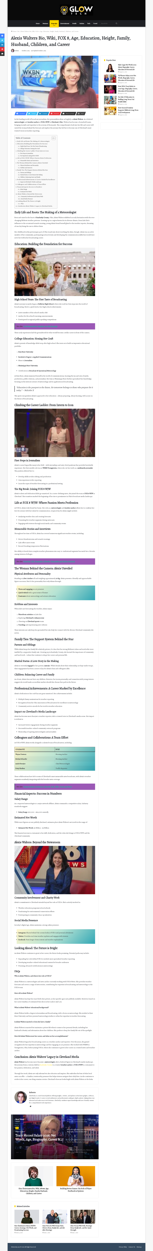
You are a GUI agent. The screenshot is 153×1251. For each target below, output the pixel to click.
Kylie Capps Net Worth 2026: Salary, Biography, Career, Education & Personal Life (127, 67)
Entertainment (64, 23)
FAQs (22, 204)
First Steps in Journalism (26, 153)
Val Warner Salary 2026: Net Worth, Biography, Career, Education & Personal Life (127, 78)
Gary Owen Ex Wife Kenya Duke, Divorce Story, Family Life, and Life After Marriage (53, 1228)
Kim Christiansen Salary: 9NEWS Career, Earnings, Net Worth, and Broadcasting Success (25, 1228)
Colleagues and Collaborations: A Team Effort (31, 184)
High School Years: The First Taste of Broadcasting (33, 146)
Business (45, 23)
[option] (55, 1137)
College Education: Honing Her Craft (30, 148)
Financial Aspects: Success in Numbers (29, 187)
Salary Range (23, 189)
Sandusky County (46, 1065)
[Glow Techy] (76, 10)
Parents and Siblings (25, 172)
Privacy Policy (123, 1247)
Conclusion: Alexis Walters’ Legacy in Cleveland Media (35, 206)
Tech (88, 23)
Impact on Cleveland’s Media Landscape (30, 182)
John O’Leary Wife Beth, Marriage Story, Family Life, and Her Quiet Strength (81, 1228)
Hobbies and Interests (26, 168)
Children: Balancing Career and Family (30, 177)
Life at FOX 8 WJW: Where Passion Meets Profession (34, 158)
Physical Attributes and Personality (29, 165)
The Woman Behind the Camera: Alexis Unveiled (32, 163)
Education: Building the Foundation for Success (32, 144)
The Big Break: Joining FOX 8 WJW (29, 156)
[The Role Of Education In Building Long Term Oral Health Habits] (110, 100)
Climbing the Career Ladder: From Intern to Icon (33, 151)
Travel (95, 23)
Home (38, 23)
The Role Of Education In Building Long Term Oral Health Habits (126, 99)
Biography (54, 23)
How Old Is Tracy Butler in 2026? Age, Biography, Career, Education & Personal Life (127, 88)
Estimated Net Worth (25, 192)
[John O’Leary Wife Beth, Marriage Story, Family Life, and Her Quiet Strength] (82, 1217)
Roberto (32, 1092)
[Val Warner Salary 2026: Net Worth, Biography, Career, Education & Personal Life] (110, 78)
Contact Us (131, 1247)
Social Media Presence (27, 199)
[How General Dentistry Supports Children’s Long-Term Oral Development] (110, 111)
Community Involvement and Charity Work (32, 196)
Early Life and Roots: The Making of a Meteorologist (33, 141)
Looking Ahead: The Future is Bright (28, 201)
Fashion (82, 23)
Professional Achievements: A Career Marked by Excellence (36, 179)
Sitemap (139, 1247)
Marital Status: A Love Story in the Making (31, 175)
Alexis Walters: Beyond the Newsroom (30, 194)
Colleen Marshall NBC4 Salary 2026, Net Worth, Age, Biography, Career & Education (38, 1137)
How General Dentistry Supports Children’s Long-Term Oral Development (128, 110)
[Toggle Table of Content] (52, 138)
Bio (18, 31)
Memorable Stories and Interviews (29, 160)
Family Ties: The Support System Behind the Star (32, 170)
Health (74, 23)
